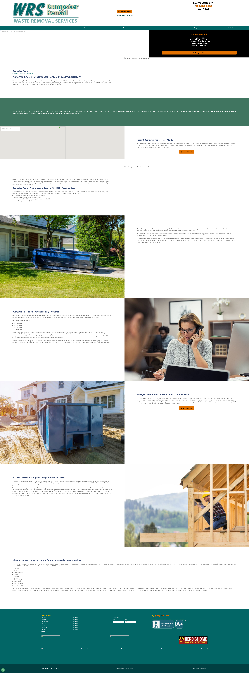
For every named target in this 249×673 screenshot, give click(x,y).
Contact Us (231, 28)
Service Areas (15, 73)
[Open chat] (3, 670)
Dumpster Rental (53, 28)
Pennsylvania (23, 73)
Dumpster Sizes (89, 28)
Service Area (125, 28)
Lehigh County (30, 73)
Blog (160, 28)
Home (18, 28)
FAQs (195, 28)
